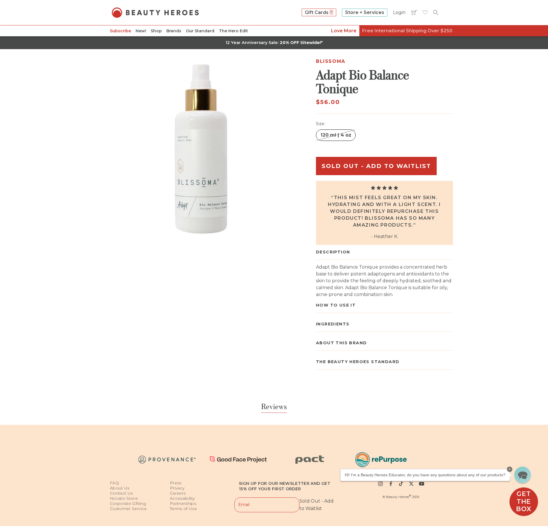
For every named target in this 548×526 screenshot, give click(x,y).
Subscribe (120, 30)
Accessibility (182, 498)
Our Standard (200, 30)
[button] (522, 475)
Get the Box (523, 501)
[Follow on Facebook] (391, 484)
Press (176, 482)
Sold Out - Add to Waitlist (376, 166)
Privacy (177, 488)
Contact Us (121, 493)
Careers (178, 493)
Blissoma (330, 61)
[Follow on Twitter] (411, 484)
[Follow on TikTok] (401, 484)
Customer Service (128, 508)
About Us (120, 488)
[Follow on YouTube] (421, 484)
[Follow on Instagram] (380, 484)
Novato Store (124, 498)
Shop (156, 30)
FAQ (114, 482)
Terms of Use (183, 508)
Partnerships (183, 503)
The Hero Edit (233, 30)
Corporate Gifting (128, 503)
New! (141, 30)
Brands (173, 30)
